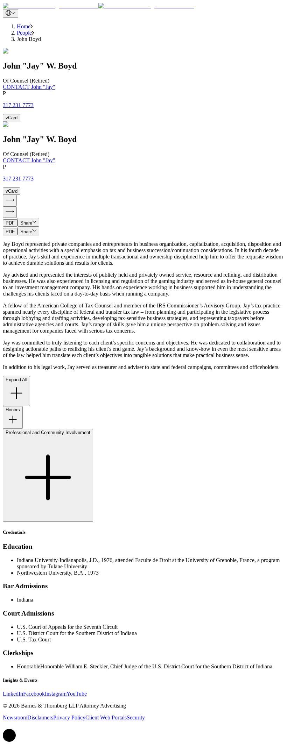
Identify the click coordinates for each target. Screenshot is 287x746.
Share (26, 223)
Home (23, 26)
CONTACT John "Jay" (29, 87)
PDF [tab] (10, 223)
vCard (12, 117)
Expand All (16, 379)
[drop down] (10, 13)
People (24, 33)
